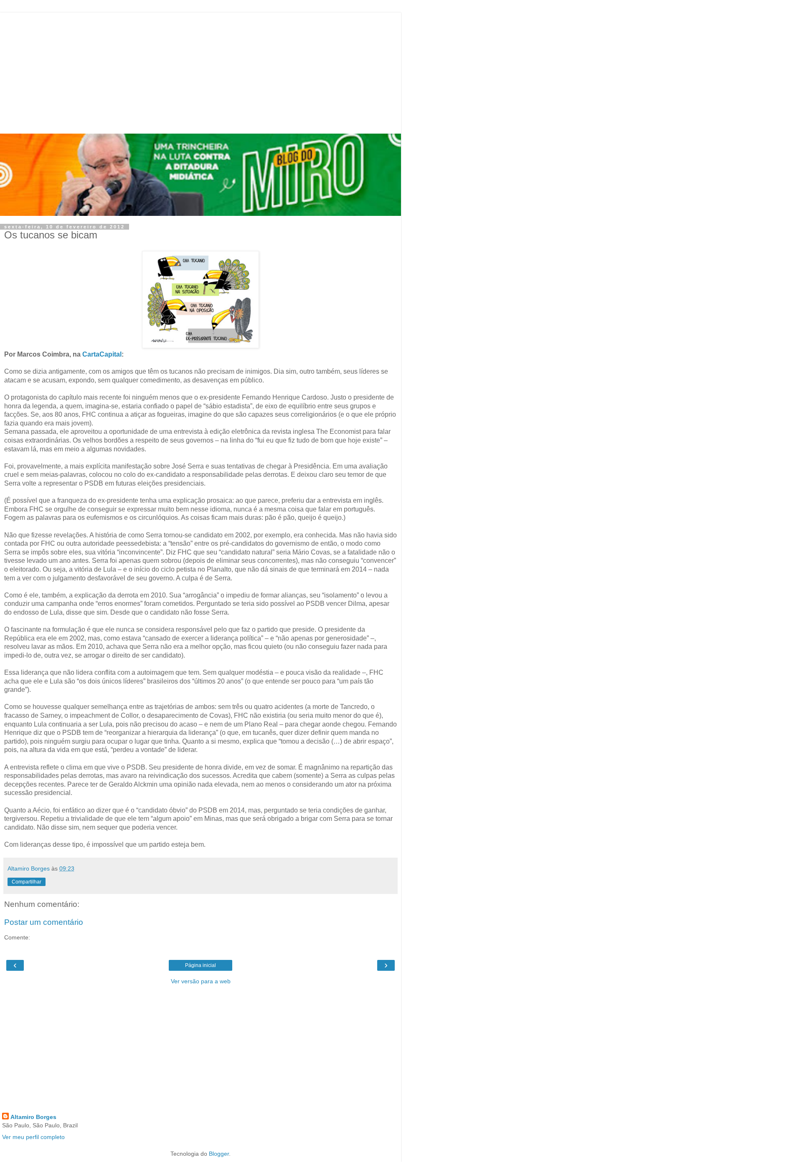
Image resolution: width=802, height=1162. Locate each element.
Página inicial (200, 965)
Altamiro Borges (33, 1117)
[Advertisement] (200, 71)
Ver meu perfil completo (33, 1137)
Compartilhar (26, 882)
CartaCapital (102, 354)
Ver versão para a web (201, 981)
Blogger (219, 1153)
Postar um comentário (43, 922)
